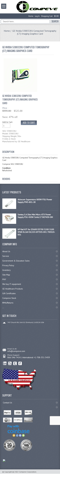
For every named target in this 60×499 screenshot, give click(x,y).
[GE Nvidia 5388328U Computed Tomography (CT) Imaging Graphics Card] (20, 91)
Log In (37, 16)
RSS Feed (10, 363)
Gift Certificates (9, 293)
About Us (6, 251)
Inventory (6, 270)
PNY (4, 279)
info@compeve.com (16, 351)
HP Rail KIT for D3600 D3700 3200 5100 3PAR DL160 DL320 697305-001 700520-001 (36, 232)
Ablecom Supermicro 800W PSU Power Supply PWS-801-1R (35, 200)
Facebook (20, 363)
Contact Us (7, 402)
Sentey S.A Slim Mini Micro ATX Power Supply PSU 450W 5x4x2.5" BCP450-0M (35, 215)
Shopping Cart (47, 16)
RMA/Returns (7, 302)
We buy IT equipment (11, 284)
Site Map (6, 274)
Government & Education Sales (16, 260)
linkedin (5, 363)
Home (30, 16)
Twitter (15, 363)
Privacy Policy (8, 265)
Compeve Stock (9, 298)
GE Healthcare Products (12, 288)
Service (5, 256)
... (3, 307)
